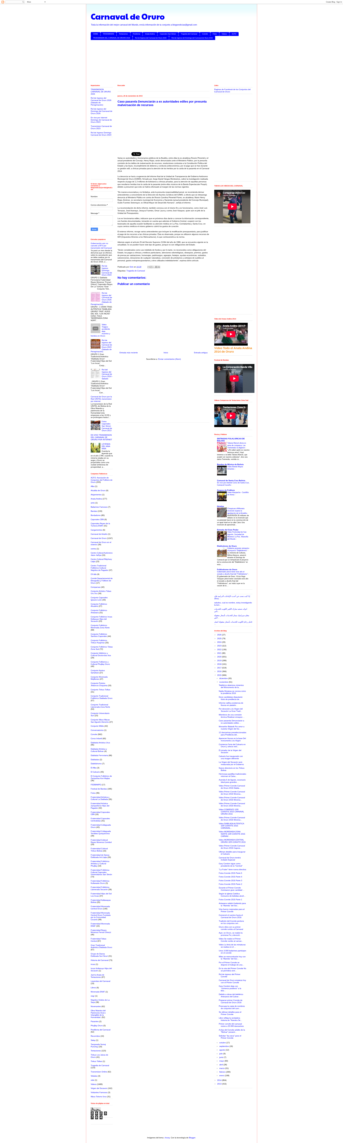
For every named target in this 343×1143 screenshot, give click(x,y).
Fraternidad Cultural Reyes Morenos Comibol (101, 841)
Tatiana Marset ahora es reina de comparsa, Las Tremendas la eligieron (236, 445)
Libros (93, 988)
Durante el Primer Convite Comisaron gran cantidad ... (231, 889)
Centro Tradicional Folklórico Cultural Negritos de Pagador (99, 568)
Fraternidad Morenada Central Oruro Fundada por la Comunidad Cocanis (101, 916)
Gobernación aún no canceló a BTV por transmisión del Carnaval (101, 245)
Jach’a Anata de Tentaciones (97, 976)
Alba (92, 486)
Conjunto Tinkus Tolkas (100, 690)
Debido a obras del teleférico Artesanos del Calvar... (231, 995)
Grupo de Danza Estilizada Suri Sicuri (99, 955)
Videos (224, 34)
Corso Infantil (96, 738)
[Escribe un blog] (151, 267)
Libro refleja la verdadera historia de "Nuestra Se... (230, 1019)
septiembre (224, 1046)
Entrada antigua (201, 353)
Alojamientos (96, 495)
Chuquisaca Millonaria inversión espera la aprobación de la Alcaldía (237, 510)
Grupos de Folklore (226, 490)
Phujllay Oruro (97, 1025)
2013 (219, 1084)
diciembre (223, 678)
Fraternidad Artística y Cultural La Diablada (100, 798)
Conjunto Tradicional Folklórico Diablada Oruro (101, 697)
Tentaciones (123, 34)
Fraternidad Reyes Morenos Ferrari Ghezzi (101, 931)
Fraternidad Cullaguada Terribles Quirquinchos (101, 832)
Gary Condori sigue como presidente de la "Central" (231, 864)
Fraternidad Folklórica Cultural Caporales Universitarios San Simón (101, 872)
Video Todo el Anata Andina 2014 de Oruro (233, 349)
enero (222, 1075)
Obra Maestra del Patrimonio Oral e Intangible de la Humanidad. (98, 1013)
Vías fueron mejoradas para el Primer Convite (232, 910)
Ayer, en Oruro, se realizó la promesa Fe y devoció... (231, 934)
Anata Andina (96, 499)
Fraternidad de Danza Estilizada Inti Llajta (100, 856)
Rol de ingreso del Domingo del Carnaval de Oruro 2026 (192, 38)
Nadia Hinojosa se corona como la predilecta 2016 (232, 692)
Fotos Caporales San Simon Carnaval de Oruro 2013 (107, 426)
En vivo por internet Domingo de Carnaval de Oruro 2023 (101, 120)
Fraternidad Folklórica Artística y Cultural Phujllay (100, 863)
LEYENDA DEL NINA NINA (106, 446)
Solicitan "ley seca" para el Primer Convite (230, 1037)
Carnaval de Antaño (99, 534)
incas (93, 964)
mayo (222, 1061)
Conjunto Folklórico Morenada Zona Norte (100, 626)
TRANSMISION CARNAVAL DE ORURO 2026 (101, 91)
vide (92, 1080)
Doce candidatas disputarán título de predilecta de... (231, 698)
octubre (222, 1043)
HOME (95, 34)
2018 (219, 664)
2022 (219, 649)
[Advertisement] (171, 63)
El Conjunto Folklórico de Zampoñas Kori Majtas (101, 777)
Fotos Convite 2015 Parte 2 (230, 884)
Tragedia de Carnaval (135, 271)
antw (93, 503)
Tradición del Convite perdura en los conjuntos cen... (231, 922)
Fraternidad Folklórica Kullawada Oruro (100, 882)
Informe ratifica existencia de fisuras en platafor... (231, 704)
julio (221, 1054)
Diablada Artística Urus (100, 743)
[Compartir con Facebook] (156, 267)
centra (93, 549)
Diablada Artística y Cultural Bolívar (99, 750)
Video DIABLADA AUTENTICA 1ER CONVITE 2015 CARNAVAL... (231, 825)
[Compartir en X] (153, 267)
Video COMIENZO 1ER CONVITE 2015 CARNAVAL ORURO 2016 (231, 811)
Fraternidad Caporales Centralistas (100, 819)
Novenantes (96, 1006)
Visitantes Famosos (99, 1092)
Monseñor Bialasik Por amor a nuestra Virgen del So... (231, 727)
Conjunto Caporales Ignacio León (99, 598)
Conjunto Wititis (97, 726)
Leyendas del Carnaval (100, 981)
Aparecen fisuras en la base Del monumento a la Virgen (232, 739)
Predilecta (136, 34)
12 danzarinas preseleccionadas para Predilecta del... (232, 733)
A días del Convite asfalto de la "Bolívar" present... (232, 1031)
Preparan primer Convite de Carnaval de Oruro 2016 (230, 1001)
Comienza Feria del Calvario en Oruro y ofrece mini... (232, 745)
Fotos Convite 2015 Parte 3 (230, 880)
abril (221, 1065)
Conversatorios (97, 730)
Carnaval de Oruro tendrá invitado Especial (230, 859)
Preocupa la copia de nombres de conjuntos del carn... (232, 1007)
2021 (219, 653)
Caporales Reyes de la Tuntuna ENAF (100, 524)
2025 (219, 638)
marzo (222, 1068)
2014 (219, 1080)
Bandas (94, 511)
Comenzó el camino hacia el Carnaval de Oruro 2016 (231, 916)
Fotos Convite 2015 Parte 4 (230, 877)
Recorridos (95, 1036)
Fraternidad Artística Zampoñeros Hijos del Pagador (100, 805)
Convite (205, 34)
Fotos (215, 34)
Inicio (166, 353)
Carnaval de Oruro (128, 16)
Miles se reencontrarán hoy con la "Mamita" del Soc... (232, 957)
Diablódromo (96, 763)
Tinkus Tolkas (96, 1061)
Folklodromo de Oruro (227, 569)
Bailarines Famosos (99, 507)
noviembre (224, 682)
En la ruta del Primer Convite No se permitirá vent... (232, 969)
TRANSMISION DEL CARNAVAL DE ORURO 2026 (111, 38)
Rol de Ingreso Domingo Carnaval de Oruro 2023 (101, 134)
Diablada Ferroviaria (99, 755)
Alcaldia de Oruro (98, 490)
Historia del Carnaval (99, 960)
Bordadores (96, 515)
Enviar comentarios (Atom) (169, 359)
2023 (219, 646)
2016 (219, 671)
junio (221, 1057)
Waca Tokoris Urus (99, 1096)
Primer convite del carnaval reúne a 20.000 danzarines (231, 1025)
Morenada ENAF (98, 992)
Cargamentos (96, 530)
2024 (219, 642)
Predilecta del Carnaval (100, 1030)
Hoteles (220, 506)
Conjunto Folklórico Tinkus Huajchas (99, 641)
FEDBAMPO (96, 785)
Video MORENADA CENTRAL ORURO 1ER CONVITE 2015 (232, 841)
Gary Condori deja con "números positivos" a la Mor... (230, 988)
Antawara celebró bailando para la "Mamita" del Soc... (232, 904)
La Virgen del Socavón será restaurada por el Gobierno (231, 763)
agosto (222, 1050)
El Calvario (95, 772)
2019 (219, 660)
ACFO (234, 34)
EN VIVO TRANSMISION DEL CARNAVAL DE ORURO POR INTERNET (101, 437)
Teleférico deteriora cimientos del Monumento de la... (231, 686)
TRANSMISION (108, 34)
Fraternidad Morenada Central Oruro (100, 907)
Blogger (192, 1138)
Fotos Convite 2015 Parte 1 (230, 899)
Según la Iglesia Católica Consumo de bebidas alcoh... (232, 895)
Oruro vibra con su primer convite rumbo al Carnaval (231, 928)
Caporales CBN (97, 519)
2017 (219, 668)
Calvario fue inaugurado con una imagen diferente (231, 757)
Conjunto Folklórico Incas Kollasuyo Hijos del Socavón (101, 619)
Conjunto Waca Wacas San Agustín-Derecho (100, 721)
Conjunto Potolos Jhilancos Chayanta (99, 684)
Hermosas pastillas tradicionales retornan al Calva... (232, 775)
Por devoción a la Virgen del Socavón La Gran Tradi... (231, 710)
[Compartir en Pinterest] (159, 267)
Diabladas (95, 759)
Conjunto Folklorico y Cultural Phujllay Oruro (100, 663)
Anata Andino (150, 34)
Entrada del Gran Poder (227, 530)
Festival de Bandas (99, 789)
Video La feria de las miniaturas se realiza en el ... (232, 946)
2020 (219, 657)
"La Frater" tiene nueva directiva (232, 869)
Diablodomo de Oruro (227, 546)
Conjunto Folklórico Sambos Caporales (99, 635)
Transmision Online (99, 1072)
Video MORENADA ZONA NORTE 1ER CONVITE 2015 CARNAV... (232, 834)
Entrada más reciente (129, 353)
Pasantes (95, 1021)
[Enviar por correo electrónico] (148, 267)
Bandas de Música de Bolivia (230, 464)
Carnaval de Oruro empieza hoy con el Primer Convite (232, 981)
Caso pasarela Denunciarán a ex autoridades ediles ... (231, 722)
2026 (219, 635)
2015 (219, 675)
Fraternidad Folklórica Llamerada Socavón (100, 888)
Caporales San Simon (168, 34)
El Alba (93, 768)
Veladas (94, 1076)
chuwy (167, 1138)
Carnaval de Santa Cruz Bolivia (231, 480)
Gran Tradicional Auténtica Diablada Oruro (101, 946)
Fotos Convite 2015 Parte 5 (230, 873)
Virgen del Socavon (99, 1088)
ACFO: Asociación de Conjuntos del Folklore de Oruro (101, 480)
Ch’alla (93, 574)
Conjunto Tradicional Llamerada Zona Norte (100, 706)
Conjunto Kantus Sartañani (98, 671)
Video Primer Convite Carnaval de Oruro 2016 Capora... (232, 847)
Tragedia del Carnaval (189, 34)
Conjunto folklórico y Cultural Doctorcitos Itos (101, 654)
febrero (222, 1072)
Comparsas (95, 587)
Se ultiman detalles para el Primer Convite (230, 1013)
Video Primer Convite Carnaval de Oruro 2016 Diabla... (232, 787)
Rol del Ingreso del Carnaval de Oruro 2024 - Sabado (107, 374)
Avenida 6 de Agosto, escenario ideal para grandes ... (232, 781)
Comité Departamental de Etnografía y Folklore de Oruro (102, 580)
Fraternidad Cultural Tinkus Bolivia (99, 849)
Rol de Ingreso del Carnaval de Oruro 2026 (151, 38)
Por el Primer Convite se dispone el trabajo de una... (231, 963)
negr (93, 996)
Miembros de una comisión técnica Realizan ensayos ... (232, 716)
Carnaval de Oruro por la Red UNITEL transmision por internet (101, 399)
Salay (93, 1040)
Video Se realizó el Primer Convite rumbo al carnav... (231, 940)
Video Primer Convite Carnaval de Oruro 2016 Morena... (232, 793)
